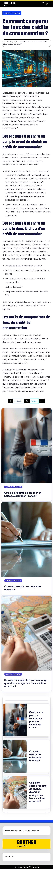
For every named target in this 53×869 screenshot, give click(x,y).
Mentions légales (13, 831)
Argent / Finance (12, 13)
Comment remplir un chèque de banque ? (35, 756)
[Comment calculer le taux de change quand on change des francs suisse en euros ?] (26, 633)
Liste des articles (31, 831)
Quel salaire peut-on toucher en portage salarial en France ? (22, 494)
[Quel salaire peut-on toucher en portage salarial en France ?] (26, 445)
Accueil (5, 42)
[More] (42, 401)
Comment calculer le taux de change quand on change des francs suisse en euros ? (25, 683)
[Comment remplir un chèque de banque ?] (26, 539)
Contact (9, 857)
